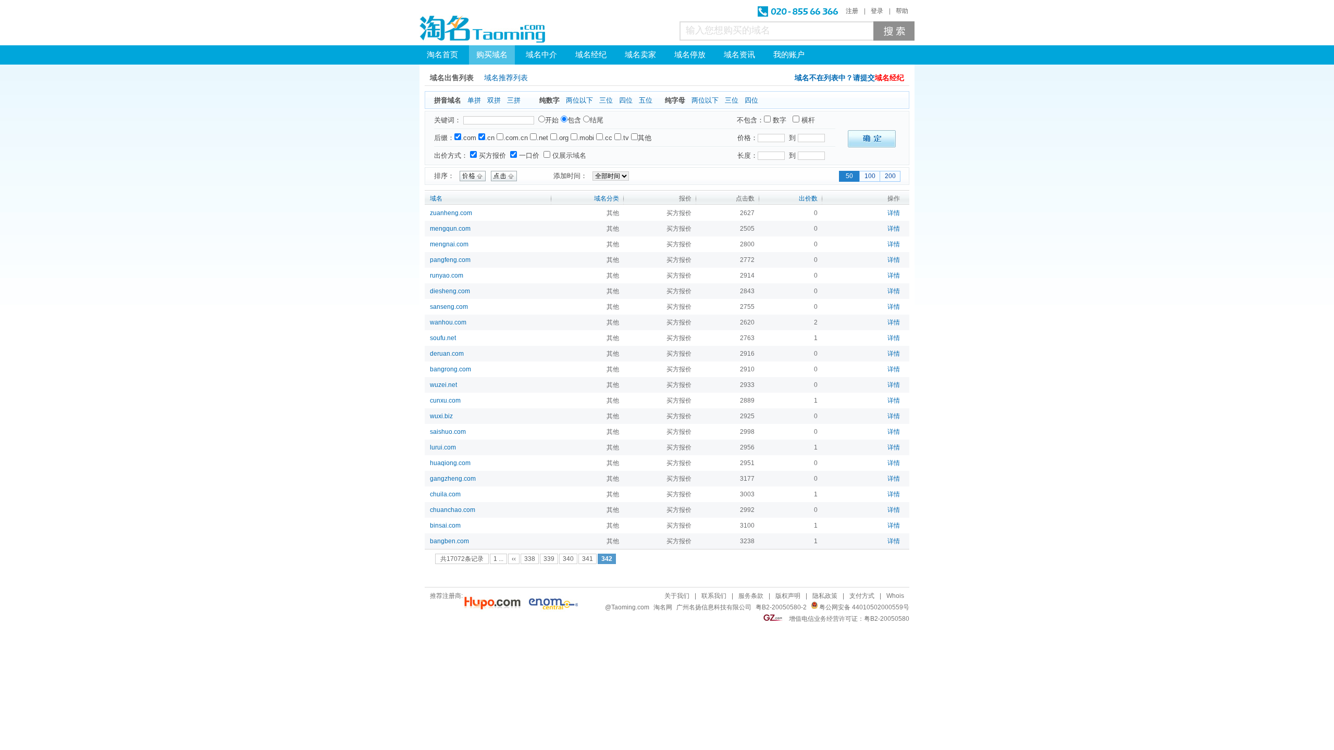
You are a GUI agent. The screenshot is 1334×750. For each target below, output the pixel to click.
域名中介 (541, 55)
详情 (893, 213)
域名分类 (606, 198)
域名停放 (690, 55)
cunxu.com (445, 400)
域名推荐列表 (506, 78)
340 (568, 558)
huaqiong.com (450, 463)
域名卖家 (640, 55)
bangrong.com (450, 369)
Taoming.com (630, 607)
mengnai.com (449, 244)
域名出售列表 (452, 78)
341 (587, 558)
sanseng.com (449, 306)
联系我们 (713, 595)
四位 (626, 100)
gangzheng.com (453, 478)
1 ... (498, 558)
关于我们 (676, 595)
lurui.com (443, 447)
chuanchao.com (452, 510)
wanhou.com (448, 322)
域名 (436, 198)
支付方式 (861, 595)
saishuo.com (448, 431)
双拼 (494, 100)
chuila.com (445, 494)
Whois (895, 595)
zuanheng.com (451, 213)
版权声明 (787, 595)
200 (890, 176)
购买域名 (492, 55)
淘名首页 (442, 55)
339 (549, 558)
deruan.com (447, 353)
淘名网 (662, 607)
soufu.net (443, 338)
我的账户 (789, 55)
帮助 (902, 11)
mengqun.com (450, 228)
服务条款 (750, 595)
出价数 (808, 198)
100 (869, 176)
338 (529, 558)
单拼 (474, 100)
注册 (852, 11)
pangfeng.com (450, 260)
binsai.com (445, 525)
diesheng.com (450, 291)
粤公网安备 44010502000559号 (864, 607)
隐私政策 (824, 595)
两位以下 (579, 100)
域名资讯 (739, 55)
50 (849, 176)
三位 (606, 100)
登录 (877, 11)
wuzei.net (443, 385)
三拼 (514, 100)
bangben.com (449, 541)
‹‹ (514, 558)
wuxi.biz (441, 416)
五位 (645, 100)
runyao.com (446, 275)
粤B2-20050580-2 (781, 607)
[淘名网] (482, 29)
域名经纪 (591, 55)
